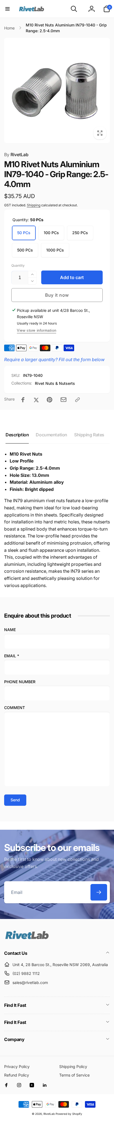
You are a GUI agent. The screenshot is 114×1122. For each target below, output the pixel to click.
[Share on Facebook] (23, 399)
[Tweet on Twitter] (36, 399)
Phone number (19, 681)
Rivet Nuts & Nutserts (55, 383)
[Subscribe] (98, 892)
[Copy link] (77, 399)
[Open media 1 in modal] (57, 90)
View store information (36, 330)
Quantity (18, 265)
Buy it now (57, 295)
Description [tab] (17, 434)
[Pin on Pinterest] (49, 399)
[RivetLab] (27, 938)
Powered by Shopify (69, 1113)
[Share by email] (63, 399)
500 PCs (25, 250)
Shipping (33, 205)
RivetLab (16, 154)
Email (11, 655)
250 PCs (80, 232)
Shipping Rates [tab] (89, 434)
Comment (14, 707)
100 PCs (51, 232)
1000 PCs (55, 250)
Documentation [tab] (51, 434)
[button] (7, 9)
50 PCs (23, 232)
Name (10, 629)
